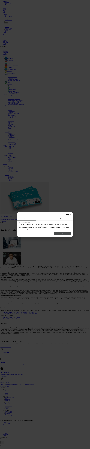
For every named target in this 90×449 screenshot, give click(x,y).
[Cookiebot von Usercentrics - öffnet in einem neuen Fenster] (65, 215)
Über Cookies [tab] (63, 218)
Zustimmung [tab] (26, 218)
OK (62, 233)
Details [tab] (45, 218)
